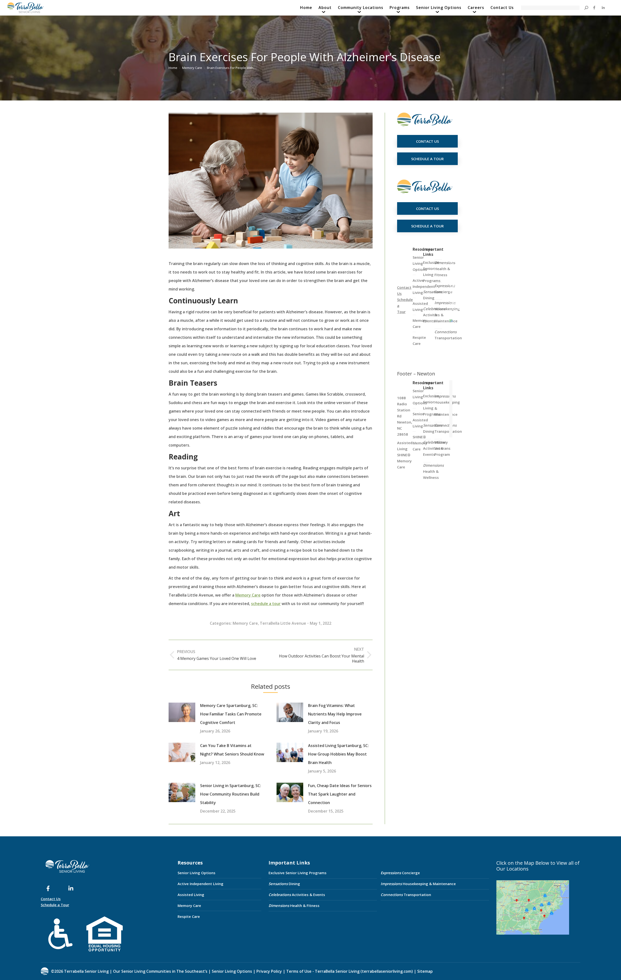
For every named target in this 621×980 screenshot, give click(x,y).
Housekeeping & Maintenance (418, 883)
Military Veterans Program (442, 448)
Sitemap (424, 971)
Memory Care (248, 595)
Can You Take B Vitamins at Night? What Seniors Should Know (232, 750)
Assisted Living (191, 894)
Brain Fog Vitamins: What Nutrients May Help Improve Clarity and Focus (335, 714)
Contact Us (51, 898)
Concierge (444, 288)
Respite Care (189, 916)
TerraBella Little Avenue (283, 623)
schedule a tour (266, 603)
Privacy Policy (269, 971)
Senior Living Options (196, 872)
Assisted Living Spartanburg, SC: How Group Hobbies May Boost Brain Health (338, 754)
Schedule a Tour (55, 904)
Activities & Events (297, 894)
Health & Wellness (433, 471)
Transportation (448, 334)
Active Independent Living (200, 883)
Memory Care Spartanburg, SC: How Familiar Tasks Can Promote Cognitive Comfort (230, 714)
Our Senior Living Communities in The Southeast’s (160, 971)
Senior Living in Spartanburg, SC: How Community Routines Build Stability (230, 794)
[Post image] (182, 712)
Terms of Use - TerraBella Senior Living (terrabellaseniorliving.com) (349, 971)
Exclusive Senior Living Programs (432, 271)
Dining (432, 294)
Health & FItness (444, 268)
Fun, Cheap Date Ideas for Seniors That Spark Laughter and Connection (340, 794)
